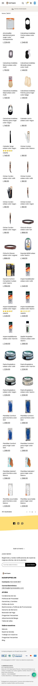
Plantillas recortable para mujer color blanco (27, 501)
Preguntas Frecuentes (10, 615)
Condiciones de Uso (9, 596)
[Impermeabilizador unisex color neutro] (27, 297)
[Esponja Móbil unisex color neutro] (27, 244)
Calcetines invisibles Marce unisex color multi (10, 65)
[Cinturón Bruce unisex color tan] (27, 218)
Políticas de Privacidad (10, 599)
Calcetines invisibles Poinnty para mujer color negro (10, 120)
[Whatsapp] (22, 523)
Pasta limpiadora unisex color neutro (27, 391)
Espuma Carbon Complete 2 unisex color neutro (9, 281)
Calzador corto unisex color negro (27, 119)
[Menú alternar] (3, 3)
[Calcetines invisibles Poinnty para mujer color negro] (10, 109)
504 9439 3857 (15, 582)
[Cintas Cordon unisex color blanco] (27, 137)
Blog (3, 640)
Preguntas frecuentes (10, 637)
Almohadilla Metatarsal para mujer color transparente (9, 36)
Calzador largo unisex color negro (9, 147)
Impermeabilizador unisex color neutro (27, 308)
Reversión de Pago (8, 613)
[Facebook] (14, 523)
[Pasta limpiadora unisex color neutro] (27, 380)
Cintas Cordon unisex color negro (9, 203)
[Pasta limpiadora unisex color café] (10, 355)
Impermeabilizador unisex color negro (10, 308)
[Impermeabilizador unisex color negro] (10, 297)
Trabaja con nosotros (9, 635)
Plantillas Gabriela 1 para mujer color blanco (27, 473)
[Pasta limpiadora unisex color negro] (10, 380)
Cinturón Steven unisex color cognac (10, 254)
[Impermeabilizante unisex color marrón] (10, 327)
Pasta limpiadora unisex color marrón (27, 365)
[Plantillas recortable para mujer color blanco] (27, 489)
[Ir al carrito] (31, 3)
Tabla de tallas (7, 621)
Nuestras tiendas (8, 632)
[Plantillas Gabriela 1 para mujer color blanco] (27, 462)
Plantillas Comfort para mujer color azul (9, 445)
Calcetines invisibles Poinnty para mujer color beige (27, 93)
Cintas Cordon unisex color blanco (27, 147)
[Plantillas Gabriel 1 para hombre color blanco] (10, 462)
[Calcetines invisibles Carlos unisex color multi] (27, 24)
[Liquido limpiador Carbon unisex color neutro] (27, 327)
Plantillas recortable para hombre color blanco (10, 501)
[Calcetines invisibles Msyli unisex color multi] (10, 81)
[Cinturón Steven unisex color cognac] (10, 244)
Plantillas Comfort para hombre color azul (10, 418)
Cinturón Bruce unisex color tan (26, 228)
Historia (4, 629)
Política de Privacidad (17, 683)
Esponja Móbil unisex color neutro (27, 254)
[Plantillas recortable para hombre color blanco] (10, 489)
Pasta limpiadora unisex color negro (9, 391)
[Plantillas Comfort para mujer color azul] (10, 434)
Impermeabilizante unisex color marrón (10, 338)
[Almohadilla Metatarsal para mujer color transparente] (10, 24)
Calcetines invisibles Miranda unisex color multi (27, 65)
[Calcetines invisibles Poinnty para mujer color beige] (27, 81)
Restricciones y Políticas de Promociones (17, 607)
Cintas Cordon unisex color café (9, 177)
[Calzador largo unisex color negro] (10, 137)
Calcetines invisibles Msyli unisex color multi (10, 93)
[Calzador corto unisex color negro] (27, 109)
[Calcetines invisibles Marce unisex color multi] (10, 53)
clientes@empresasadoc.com (13, 588)
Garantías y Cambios (9, 601)
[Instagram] (18, 523)
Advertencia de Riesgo (10, 618)
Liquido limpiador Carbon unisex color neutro (27, 339)
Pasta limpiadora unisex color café (9, 365)
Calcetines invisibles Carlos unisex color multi (27, 35)
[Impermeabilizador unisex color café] (27, 269)
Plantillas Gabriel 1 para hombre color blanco (10, 473)
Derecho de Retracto (9, 610)
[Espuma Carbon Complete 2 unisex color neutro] (10, 269)
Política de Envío (8, 604)
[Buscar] (23, 3)
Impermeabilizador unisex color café (27, 280)
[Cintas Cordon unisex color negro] (10, 192)
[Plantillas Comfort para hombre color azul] (10, 406)
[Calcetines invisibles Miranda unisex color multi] (27, 53)
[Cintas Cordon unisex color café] (10, 167)
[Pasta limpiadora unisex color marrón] (27, 355)
